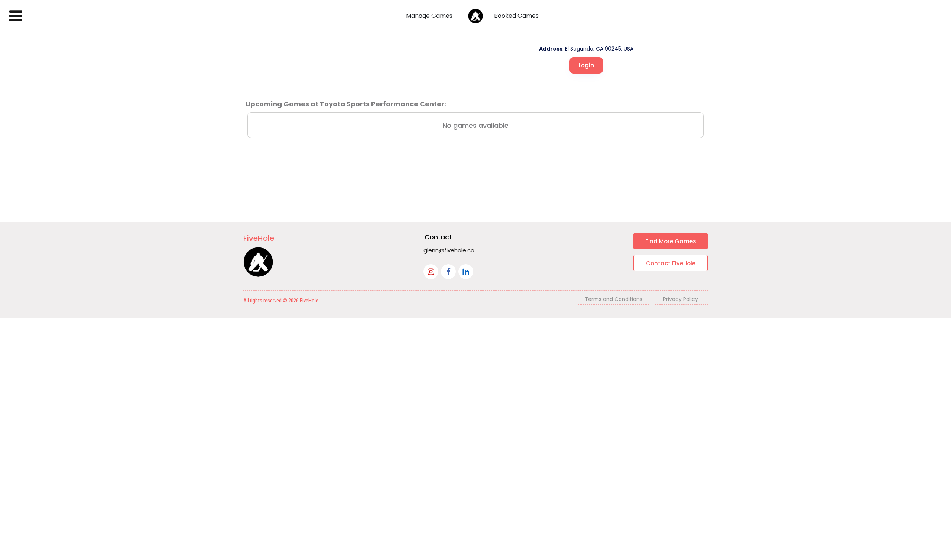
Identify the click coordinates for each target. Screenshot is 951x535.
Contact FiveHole (670, 263)
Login (586, 65)
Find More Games (670, 241)
